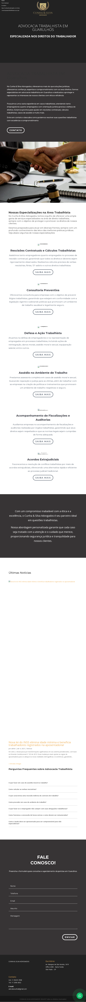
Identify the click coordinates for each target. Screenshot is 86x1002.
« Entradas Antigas (15, 764)
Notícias (29, 749)
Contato (15, 130)
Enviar (70, 937)
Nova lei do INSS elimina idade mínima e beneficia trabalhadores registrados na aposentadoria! (40, 743)
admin (13, 749)
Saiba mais (43, 272)
